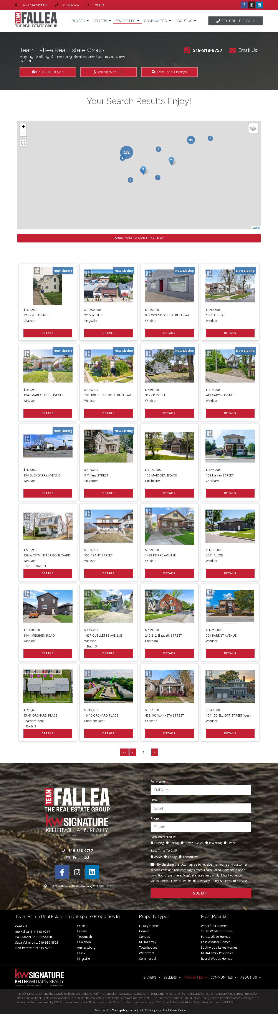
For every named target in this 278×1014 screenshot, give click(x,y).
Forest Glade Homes (215, 936)
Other (231, 843)
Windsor (83, 926)
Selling (174, 843)
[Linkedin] (259, 5)
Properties (125, 21)
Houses (144, 931)
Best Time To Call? (164, 850)
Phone (156, 818)
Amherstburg (86, 947)
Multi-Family (147, 942)
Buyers (78, 21)
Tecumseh (84, 936)
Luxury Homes (149, 926)
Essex (81, 953)
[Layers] (253, 128)
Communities (155, 21)
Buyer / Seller (193, 843)
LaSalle (82, 931)
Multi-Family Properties (217, 953)
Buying (159, 843)
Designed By (103, 1010)
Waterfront (146, 953)
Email (155, 800)
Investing (215, 843)
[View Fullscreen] (23, 142)
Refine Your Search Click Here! (139, 238)
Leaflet (256, 227)
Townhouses (148, 947)
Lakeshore (84, 942)
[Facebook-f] (244, 5)
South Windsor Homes (217, 931)
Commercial (147, 958)
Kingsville (83, 958)
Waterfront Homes (214, 926)
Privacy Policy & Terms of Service (223, 881)
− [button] (23, 133)
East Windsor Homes (215, 942)
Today (172, 857)
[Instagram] (251, 5)
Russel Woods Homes (216, 958)
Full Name (158, 781)
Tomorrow (190, 857)
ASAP (158, 857)
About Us (183, 21)
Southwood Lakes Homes (219, 947)
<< (124, 752)
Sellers (100, 21)
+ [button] (23, 126)
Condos (144, 936)
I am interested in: (163, 837)
